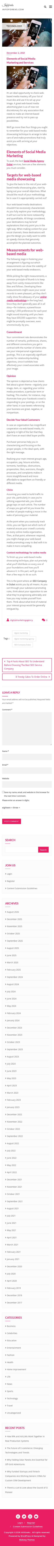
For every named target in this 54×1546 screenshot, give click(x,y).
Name (5, 751)
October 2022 (13, 1129)
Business (11, 1326)
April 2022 (12, 1172)
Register (11, 881)
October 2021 (13, 1194)
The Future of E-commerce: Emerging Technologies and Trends (24, 1450)
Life (8, 1376)
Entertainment (14, 1347)
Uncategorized (14, 1412)
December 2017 (14, 1302)
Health (10, 1362)
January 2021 (13, 1259)
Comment (7, 709)
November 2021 (14, 1186)
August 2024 (13, 984)
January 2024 (13, 1020)
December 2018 (14, 1295)
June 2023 (11, 1071)
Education (12, 1340)
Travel (10, 1405)
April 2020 (12, 1280)
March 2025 (12, 962)
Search (10, 840)
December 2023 (14, 1027)
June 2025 (11, 955)
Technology (12, 1398)
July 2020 (11, 1273)
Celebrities (12, 1333)
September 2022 (15, 1136)
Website (5, 778)
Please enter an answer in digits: (15, 800)
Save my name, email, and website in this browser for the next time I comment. (26, 794)
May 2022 (11, 1165)
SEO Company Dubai (22, 644)
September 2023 (15, 1049)
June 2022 (11, 1157)
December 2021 (14, 1179)
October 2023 (13, 1042)
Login (9, 873)
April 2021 (12, 1237)
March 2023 (12, 1092)
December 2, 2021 (16, 53)
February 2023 (14, 1100)
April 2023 (12, 1085)
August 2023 (13, 1056)
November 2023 (14, 1034)
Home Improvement (16, 1369)
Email (5, 764)
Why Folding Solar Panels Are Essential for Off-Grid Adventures (26, 1462)
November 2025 (14, 926)
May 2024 (11, 1006)
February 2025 (14, 969)
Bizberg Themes (27, 1540)
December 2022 (14, 1114)
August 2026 (13, 912)
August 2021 (13, 1208)
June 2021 (11, 1223)
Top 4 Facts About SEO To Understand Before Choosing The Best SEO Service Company (24, 665)
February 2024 (14, 1013)
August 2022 (13, 1143)
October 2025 (13, 933)
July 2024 (11, 991)
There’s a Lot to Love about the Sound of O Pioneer (26, 1490)
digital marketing (21, 633)
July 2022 (11, 1150)
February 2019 (14, 1288)
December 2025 (14, 919)
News (9, 1384)
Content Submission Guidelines (22, 888)
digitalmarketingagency (21, 620)
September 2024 (15, 977)
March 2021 (12, 1244)
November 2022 (14, 1121)
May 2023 (11, 1078)
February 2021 (14, 1251)
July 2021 (11, 1215)
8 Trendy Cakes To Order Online (31, 676)
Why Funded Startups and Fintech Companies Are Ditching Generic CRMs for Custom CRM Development (25, 1476)
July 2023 (11, 1063)
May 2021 (11, 1230)
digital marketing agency (24, 639)
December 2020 (14, 1266)
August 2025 (13, 948)
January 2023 (13, 1107)
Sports (10, 1391)
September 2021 (15, 1201)
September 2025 (15, 940)
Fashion (10, 1355)
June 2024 (11, 998)
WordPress (26, 1536)
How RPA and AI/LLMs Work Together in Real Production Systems (25, 1438)
